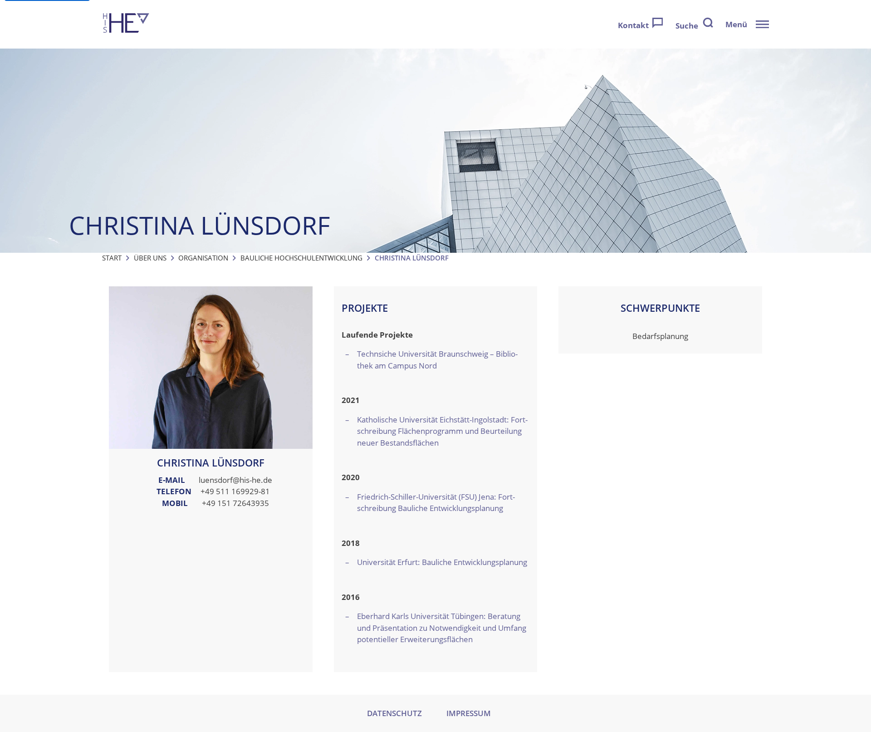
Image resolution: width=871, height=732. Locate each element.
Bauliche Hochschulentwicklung (301, 257)
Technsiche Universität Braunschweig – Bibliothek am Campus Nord (437, 360)
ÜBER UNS (150, 257)
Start (112, 257)
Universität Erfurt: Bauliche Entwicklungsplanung (442, 562)
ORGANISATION (203, 257)
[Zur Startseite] (126, 24)
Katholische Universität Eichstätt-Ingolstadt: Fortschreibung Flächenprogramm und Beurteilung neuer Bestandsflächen (442, 431)
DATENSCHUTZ (394, 713)
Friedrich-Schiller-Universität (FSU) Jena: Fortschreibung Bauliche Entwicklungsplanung (436, 502)
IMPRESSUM (468, 713)
